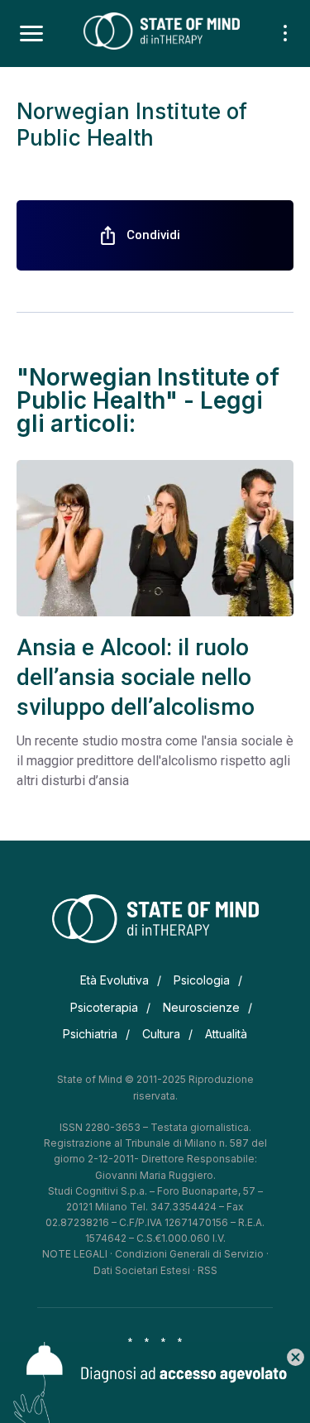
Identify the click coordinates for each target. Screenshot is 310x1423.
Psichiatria (90, 1034)
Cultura (161, 1034)
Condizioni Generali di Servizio (189, 1254)
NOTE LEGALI (74, 1254)
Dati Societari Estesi (141, 1270)
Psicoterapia (104, 1007)
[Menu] (31, 34)
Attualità (226, 1034)
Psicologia (202, 980)
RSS (207, 1270)
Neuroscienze (201, 1007)
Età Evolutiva (114, 980)
